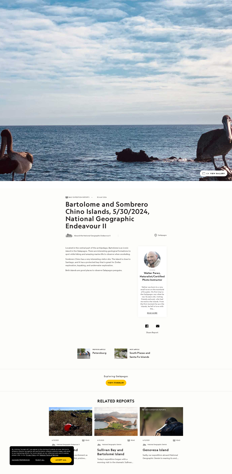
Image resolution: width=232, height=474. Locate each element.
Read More (152, 313)
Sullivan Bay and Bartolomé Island (110, 452)
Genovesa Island (156, 450)
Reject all (40, 460)
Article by (152, 270)
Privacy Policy (31, 455)
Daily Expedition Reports (64, 410)
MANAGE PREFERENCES (21, 460)
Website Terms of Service (49, 455)
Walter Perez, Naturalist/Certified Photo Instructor (152, 276)
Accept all (60, 460)
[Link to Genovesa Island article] (70, 421)
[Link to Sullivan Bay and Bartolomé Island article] (116, 421)
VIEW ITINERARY (116, 383)
